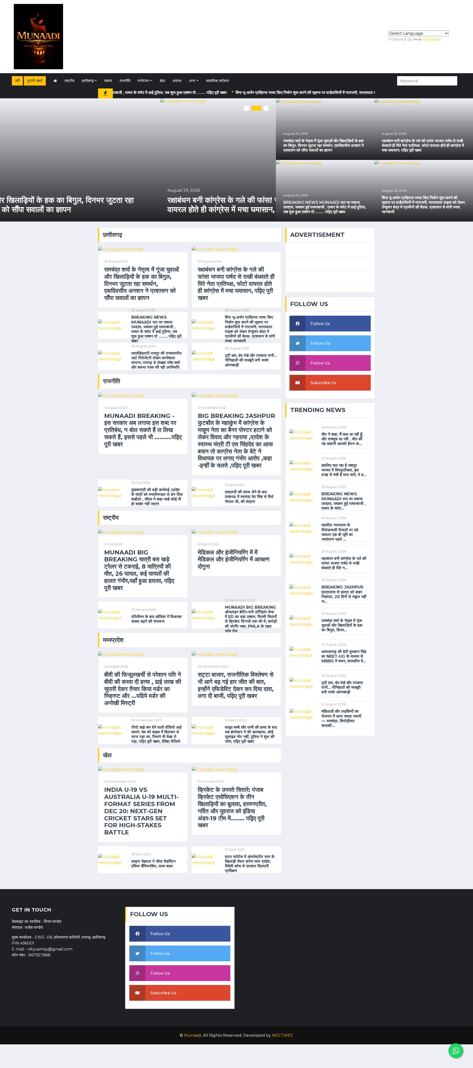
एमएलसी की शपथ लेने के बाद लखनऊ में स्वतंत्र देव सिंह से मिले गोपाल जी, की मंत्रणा (249, 497)
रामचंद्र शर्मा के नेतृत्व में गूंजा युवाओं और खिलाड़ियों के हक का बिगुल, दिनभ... (341, 625)
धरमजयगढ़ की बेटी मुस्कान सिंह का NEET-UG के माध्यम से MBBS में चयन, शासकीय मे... (343, 656)
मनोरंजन (143, 80)
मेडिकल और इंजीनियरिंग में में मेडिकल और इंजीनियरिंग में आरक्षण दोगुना (234, 559)
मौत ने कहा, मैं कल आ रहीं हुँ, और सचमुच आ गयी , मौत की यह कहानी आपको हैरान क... (342, 439)
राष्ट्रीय (69, 80)
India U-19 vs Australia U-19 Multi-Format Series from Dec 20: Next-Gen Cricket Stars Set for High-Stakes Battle (141, 811)
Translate (431, 39)
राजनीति (124, 80)
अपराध (177, 80)
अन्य (192, 80)
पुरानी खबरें (35, 80)
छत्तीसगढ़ (88, 80)
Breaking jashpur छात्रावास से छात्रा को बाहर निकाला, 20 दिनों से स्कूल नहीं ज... (343, 594)
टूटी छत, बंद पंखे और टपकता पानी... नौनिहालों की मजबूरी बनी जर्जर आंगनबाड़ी (251, 360)
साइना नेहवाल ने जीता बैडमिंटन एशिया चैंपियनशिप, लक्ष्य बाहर (153, 863)
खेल (162, 80)
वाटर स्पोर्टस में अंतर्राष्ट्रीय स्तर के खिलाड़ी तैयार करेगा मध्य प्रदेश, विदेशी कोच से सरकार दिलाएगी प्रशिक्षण (249, 863)
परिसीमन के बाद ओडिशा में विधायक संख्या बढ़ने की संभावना (156, 619)
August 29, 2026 (24, 190)
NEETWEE (282, 1035)
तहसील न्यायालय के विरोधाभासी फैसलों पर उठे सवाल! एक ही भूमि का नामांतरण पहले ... (339, 532)
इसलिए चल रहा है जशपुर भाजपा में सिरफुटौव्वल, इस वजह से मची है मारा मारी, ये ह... (343, 470)
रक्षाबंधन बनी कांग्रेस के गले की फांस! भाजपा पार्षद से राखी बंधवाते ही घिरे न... (343, 563)
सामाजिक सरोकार (217, 80)
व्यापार (108, 80)
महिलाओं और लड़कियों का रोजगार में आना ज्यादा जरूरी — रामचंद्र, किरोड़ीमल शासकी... (341, 718)
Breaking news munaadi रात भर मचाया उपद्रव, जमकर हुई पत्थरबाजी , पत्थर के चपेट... (343, 501)
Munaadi (192, 1035)
